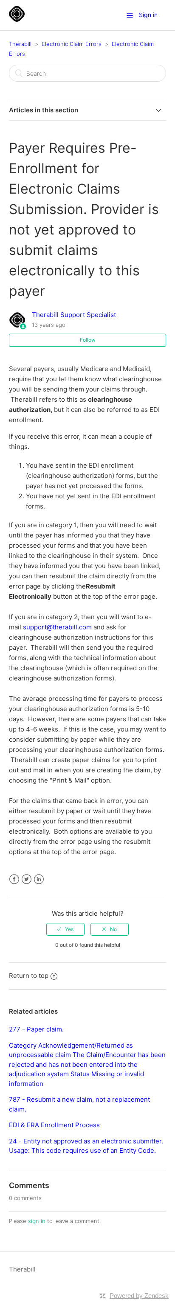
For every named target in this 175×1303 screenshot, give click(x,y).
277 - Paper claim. (36, 1029)
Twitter (26, 879)
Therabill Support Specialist (74, 315)
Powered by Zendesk (139, 1295)
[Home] (17, 19)
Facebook (14, 879)
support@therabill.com (57, 627)
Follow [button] (88, 340)
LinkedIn (39, 879)
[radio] (65, 929)
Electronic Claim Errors (72, 43)
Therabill (20, 43)
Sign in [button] (148, 14)
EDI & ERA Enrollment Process (54, 1125)
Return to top (28, 976)
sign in (36, 1220)
